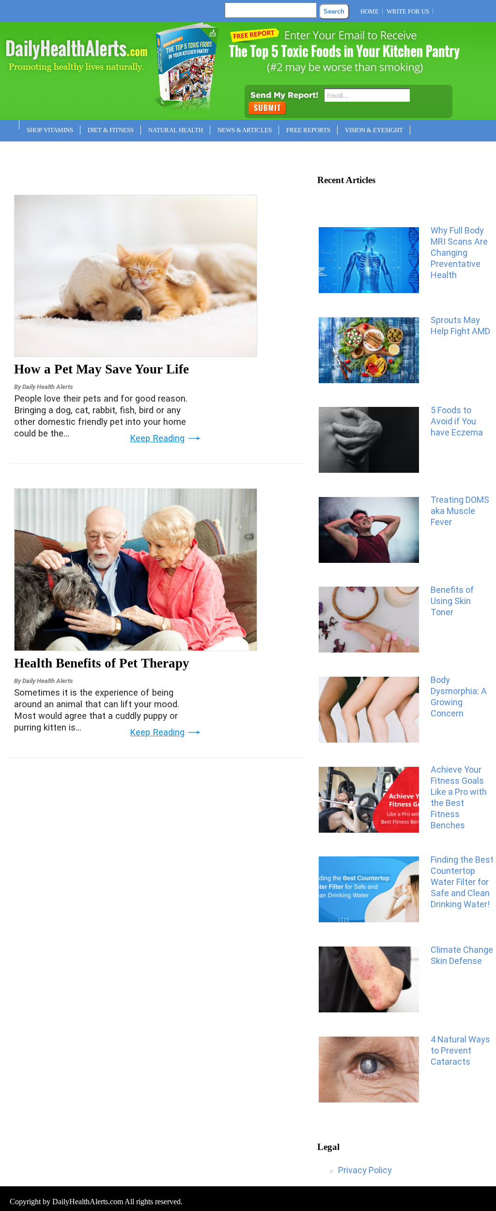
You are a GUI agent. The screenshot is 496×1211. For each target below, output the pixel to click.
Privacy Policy (365, 1170)
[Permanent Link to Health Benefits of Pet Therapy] (136, 647)
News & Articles (244, 130)
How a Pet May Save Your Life (101, 369)
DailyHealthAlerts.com (87, 1201)
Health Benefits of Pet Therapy (101, 663)
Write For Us (408, 11)
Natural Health (175, 130)
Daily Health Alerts (47, 386)
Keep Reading (157, 438)
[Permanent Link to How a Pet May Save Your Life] (136, 353)
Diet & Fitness (111, 130)
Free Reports (308, 130)
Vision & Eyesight (374, 130)
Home (369, 11)
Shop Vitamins (50, 130)
